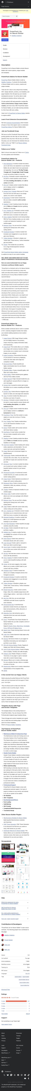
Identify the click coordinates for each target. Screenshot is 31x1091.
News (2, 1035)
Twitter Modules (8, 238)
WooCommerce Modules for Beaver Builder (15, 818)
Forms (5, 619)
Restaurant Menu (8, 483)
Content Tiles (7, 391)
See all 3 (28, 973)
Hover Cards (7, 547)
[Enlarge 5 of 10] (13, 886)
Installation (6, 52)
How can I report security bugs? (10, 919)
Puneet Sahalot (8, 940)
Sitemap (6, 660)
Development (6, 56)
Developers (4, 1050)
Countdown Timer (8, 415)
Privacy (3, 1040)
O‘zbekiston (8, 1071)
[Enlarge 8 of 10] (27, 868)
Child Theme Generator (10, 824)
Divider (5, 244)
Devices (6, 638)
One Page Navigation (9, 523)
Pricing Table (7, 494)
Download (4, 39)
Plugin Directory (5, 6)
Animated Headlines (9, 517)
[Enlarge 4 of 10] (13, 878)
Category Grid (7, 653)
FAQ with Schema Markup (10, 645)
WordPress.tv (5, 1053)
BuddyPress (5, 1065)
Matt (3, 1060)
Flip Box (6, 553)
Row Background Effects (11, 800)
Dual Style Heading (9, 445)
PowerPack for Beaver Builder (17, 113)
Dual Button (7, 197)
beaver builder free (25, 985)
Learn (2, 1045)
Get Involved (19, 1045)
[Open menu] (28, 2)
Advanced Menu (8, 364)
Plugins (18, 1038)
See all (28, 1013)
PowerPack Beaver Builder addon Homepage (16, 252)
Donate (19, 1050)
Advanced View (5, 989)
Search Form (7, 630)
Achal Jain (7, 945)
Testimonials (7, 455)
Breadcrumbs (7, 666)
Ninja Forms (20, 626)
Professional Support (10, 785)
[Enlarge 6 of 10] (27, 845)
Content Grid (7, 385)
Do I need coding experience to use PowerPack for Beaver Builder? (10, 913)
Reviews (5, 49)
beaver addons (18, 976)
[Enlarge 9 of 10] (27, 883)
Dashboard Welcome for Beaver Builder (14, 830)
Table (5, 506)
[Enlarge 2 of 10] (13, 853)
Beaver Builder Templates (14, 724)
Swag (18, 1053)
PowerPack (4, 80)
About (3, 1033)
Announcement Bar (9, 604)
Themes (18, 1035)
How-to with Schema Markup (11, 649)
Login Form (7, 634)
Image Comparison (8, 355)
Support (5, 60)
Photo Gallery (7, 374)
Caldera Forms (18, 628)
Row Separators (8, 163)
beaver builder (26, 976)
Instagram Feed (8, 570)
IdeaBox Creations (17, 35)
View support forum (6, 1024)
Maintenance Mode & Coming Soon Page (15, 734)
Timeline (6, 489)
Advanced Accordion (9, 472)
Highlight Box (7, 532)
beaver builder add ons (24, 979)
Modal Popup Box (8, 589)
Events (18, 1048)
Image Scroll (7, 347)
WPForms (10, 628)
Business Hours (8, 225)
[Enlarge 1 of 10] (13, 845)
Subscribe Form (8, 613)
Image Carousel (8, 379)
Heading (6, 204)
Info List (6, 185)
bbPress (4, 1062)
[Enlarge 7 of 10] (27, 856)
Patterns (18, 1040)
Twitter (27, 152)
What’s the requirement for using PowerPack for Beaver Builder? (9, 903)
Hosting (3, 1038)
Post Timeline (7, 421)
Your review (4, 1013)
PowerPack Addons (6, 127)
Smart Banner (7, 538)
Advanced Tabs (8, 464)
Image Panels (7, 479)
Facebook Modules (9, 232)
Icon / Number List (8, 210)
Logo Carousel (7, 543)
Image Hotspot (8, 338)
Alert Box (6, 598)
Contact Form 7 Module (10, 191)
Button (5, 428)
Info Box (6, 176)
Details (5, 45)
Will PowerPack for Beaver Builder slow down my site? (8, 908)
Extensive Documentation (13, 122)
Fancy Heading (8, 217)
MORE (5, 670)
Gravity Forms (12, 626)
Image (5, 451)
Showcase (19, 1033)
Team (5, 396)
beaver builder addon (24, 982)
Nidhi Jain (7, 949)
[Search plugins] (16, 16)
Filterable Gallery (8, 370)
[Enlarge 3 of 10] (13, 865)
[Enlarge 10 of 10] (27, 893)
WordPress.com (6, 1057)
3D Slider (6, 528)
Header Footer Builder (10, 753)
